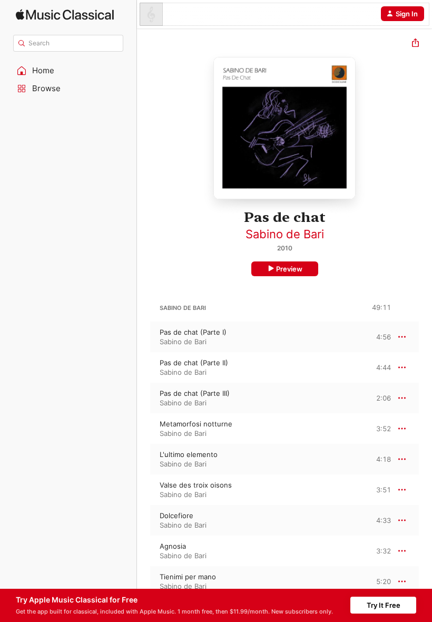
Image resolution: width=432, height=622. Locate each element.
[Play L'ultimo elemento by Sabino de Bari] (144, 459)
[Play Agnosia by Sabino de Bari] (144, 551)
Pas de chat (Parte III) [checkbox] (195, 393)
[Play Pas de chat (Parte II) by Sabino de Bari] (144, 367)
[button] (68, 71)
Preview (289, 269)
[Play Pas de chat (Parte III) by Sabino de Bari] (144, 398)
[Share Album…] (415, 44)
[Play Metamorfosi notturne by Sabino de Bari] (144, 428)
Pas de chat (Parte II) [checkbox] (194, 362)
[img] (65, 14)
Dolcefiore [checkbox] (176, 515)
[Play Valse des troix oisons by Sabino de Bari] (144, 489)
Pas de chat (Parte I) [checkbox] (193, 332)
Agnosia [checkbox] (173, 546)
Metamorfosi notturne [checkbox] (196, 424)
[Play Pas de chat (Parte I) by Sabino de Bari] (144, 337)
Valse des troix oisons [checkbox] (196, 485)
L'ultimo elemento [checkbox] (189, 454)
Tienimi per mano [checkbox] (188, 576)
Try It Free (383, 605)
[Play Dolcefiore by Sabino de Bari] (144, 520)
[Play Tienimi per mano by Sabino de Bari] (144, 581)
